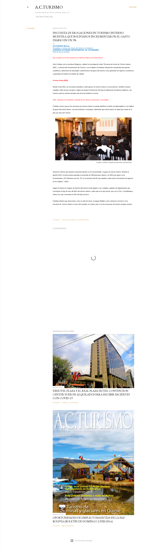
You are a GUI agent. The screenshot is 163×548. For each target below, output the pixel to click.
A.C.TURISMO (49, 7)
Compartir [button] (30, 28)
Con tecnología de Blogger (83, 540)
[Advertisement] (93, 307)
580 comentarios (68, 526)
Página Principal (44, 17)
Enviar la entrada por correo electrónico (75, 220)
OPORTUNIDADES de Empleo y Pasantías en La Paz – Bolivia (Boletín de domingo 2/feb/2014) (90, 519)
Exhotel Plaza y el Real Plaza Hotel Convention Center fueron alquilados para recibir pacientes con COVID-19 (91, 394)
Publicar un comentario (70, 402)
